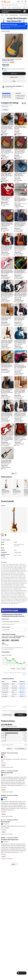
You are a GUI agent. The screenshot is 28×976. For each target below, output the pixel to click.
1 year (18, 668)
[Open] (24, 621)
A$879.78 (21, 692)
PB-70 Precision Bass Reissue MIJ (16, 491)
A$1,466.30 (22, 696)
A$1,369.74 (22, 684)
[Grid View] (23, 103)
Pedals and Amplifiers (16, 7)
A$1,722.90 (22, 690)
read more (25, 785)
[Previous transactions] (23, 707)
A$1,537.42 (22, 688)
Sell (18, 1)
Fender (15, 542)
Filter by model (5, 619)
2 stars (2, 738)
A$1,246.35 (22, 694)
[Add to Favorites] (23, 21)
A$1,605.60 (22, 686)
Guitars (9, 7)
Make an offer (14, 77)
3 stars (2, 737)
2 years (23, 668)
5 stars (2, 733)
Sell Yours (20, 714)
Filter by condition (6, 627)
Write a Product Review (14, 729)
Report (3, 765)
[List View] (25, 103)
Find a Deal (4, 7)
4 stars (2, 735)
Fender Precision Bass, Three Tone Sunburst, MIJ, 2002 (11, 59)
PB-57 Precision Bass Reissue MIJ (5, 491)
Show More (3, 558)
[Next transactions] (25, 707)
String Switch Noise (10, 86)
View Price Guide (7, 714)
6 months (13, 668)
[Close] (26, 24)
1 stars (2, 740)
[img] (18, 86)
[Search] (25, 4)
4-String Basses (17, 552)
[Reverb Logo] (7, 2)
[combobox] (12, 621)
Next (13, 473)
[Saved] (22, 1)
